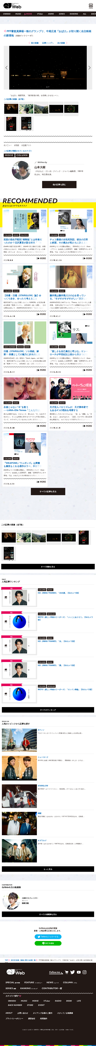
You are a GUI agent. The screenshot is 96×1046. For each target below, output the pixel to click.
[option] (48, 901)
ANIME (51, 14)
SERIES (62, 14)
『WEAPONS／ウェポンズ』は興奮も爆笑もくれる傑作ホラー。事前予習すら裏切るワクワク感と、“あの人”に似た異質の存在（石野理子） (23, 464)
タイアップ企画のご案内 (42, 1013)
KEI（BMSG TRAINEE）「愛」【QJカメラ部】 (57, 665)
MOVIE (29, 14)
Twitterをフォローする (49, 936)
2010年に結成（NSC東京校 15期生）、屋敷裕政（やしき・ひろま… (61, 760)
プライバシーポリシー (14, 1019)
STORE (30, 1005)
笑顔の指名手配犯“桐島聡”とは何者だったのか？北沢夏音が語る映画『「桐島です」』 (23, 241)
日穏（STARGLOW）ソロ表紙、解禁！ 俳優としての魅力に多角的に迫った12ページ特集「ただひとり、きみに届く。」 (22, 353)
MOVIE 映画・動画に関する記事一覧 (23, 960)
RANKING (74, 14)
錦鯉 (39, 813)
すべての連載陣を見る (48, 914)
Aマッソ (41, 730)
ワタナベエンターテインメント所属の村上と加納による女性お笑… (60, 733)
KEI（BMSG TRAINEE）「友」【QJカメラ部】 (57, 641)
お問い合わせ (22, 1013)
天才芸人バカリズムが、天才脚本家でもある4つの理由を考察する (69, 408)
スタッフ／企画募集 (65, 1013)
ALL (84, 14)
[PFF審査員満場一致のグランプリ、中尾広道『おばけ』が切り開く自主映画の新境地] (11, 109)
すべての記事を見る (48, 491)
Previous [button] (4, 901)
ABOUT (9, 1013)
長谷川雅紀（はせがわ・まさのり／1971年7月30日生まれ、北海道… (61, 816)
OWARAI (6, 14)
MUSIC (18, 14)
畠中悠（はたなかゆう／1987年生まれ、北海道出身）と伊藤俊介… (60, 843)
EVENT (41, 1005)
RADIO (58, 1001)
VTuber (40, 14)
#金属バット (26, 145)
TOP (6, 960)
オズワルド (42, 840)
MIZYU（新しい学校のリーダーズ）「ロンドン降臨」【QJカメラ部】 (65, 689)
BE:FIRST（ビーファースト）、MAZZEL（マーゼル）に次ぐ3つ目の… (62, 789)
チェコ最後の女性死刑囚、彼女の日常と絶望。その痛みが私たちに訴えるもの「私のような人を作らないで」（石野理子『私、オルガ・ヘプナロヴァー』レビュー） (69, 241)
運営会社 (31, 1019)
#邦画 (16, 145)
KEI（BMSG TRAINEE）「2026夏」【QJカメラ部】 (59, 593)
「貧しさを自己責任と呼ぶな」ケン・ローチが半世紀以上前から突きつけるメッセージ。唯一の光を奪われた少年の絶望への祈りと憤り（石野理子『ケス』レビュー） (69, 353)
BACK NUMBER (15, 1005)
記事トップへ (48, 42)
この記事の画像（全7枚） (14, 99)
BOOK (69, 1001)
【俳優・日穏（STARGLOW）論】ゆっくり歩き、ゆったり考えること (22, 297)
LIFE (79, 1001)
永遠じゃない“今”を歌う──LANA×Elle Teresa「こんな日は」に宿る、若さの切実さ (23, 408)
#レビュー (8, 145)
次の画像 (61, 42)
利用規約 (43, 1019)
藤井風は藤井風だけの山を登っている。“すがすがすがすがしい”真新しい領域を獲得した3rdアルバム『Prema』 (69, 297)
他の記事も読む (59, 184)
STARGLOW (43, 785)
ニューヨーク (43, 757)
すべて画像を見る (48, 566)
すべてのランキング (48, 710)
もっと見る (48, 869)
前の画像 (35, 42)
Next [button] (89, 901)
